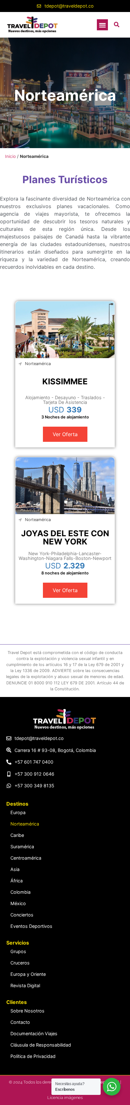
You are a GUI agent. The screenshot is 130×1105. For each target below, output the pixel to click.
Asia (15, 869)
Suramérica (22, 846)
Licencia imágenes (65, 1097)
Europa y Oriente (28, 974)
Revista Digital (25, 985)
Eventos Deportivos (31, 926)
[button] (102, 24)
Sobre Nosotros (27, 1010)
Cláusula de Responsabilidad (40, 1045)
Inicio (10, 156)
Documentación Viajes (33, 1033)
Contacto (20, 1022)
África (16, 880)
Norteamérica (38, 363)
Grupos (18, 951)
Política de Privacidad (33, 1056)
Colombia (20, 892)
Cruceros (20, 962)
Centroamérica (25, 858)
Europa (18, 812)
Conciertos (21, 914)
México (18, 903)
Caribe (17, 835)
